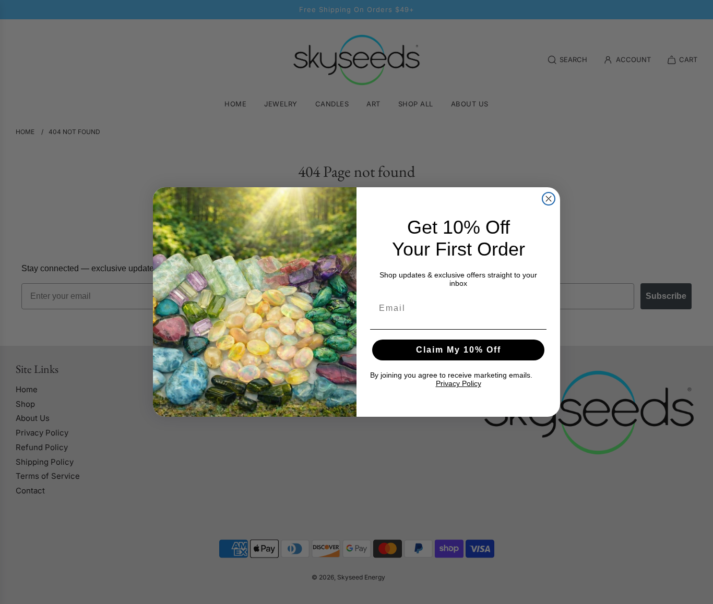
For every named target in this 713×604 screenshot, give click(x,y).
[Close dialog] (548, 198)
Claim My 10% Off (458, 349)
